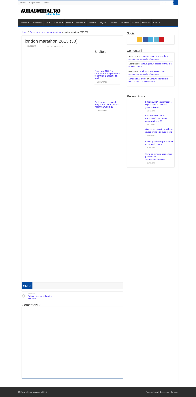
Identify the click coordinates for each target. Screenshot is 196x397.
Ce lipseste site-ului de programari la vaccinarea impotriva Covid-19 (106, 104)
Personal (79, 23)
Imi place (125, 23)
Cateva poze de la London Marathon (45, 32)
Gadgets (102, 23)
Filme (68, 23)
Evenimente (37, 23)
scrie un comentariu (55, 46)
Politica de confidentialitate (158, 392)
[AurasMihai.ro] (40, 12)
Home (24, 32)
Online (24, 23)
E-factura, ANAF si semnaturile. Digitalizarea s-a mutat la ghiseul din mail (107, 74)
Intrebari (146, 23)
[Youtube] (157, 3)
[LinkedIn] (154, 3)
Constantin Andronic (137, 79)
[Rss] (146, 3)
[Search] (175, 2)
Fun (46, 23)
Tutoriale (113, 23)
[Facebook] (149, 3)
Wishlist (23, 3)
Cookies (174, 392)
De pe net (57, 23)
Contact (46, 3)
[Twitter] (152, 3)
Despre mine (34, 3)
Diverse (135, 23)
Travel (91, 23)
